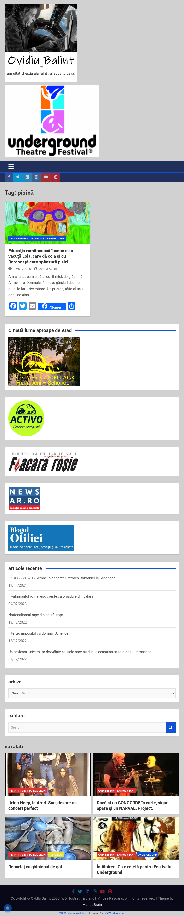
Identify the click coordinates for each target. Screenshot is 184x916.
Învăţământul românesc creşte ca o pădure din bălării (50, 596)
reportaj (56, 854)
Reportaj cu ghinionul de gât (35, 866)
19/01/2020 (22, 269)
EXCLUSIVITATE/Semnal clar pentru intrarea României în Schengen (61, 578)
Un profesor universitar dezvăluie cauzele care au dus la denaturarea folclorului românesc (79, 652)
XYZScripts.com (115, 913)
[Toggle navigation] (11, 166)
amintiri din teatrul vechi (28, 790)
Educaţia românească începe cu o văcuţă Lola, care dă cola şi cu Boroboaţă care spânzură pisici (40, 256)
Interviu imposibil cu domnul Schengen (39, 633)
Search (171, 727)
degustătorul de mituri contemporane (37, 238)
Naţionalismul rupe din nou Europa (36, 615)
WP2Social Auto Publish (73, 913)
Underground (147, 854)
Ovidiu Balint (48, 269)
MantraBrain (92, 905)
